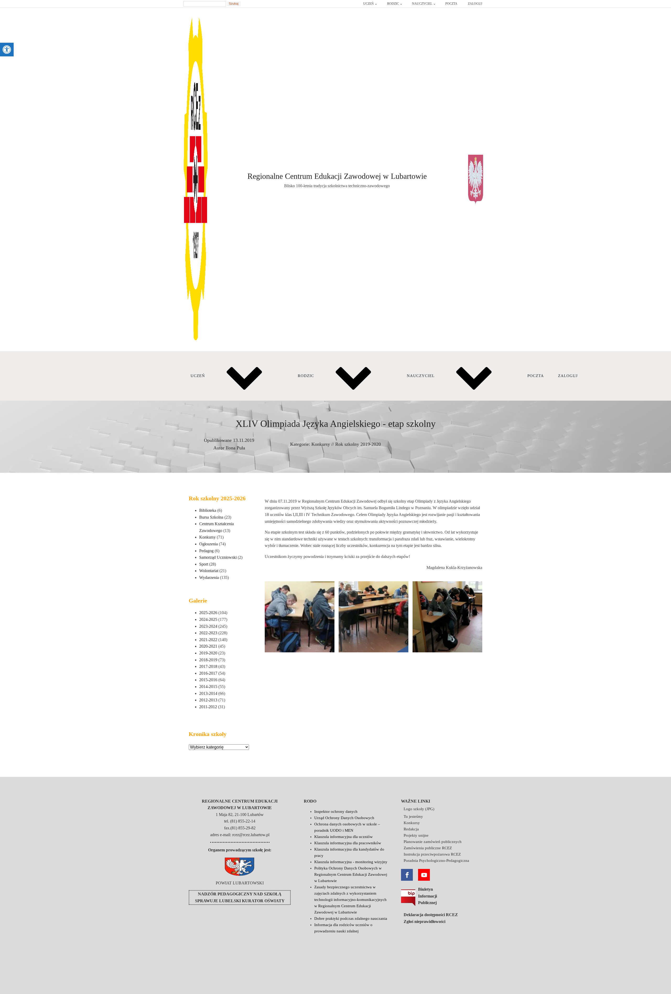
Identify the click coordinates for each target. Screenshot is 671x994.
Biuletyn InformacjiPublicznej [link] (427, 896)
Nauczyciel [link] (422, 4)
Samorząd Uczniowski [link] (218, 557)
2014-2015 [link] (208, 686)
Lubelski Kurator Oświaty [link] (252, 901)
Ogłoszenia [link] (208, 544)
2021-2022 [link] (208, 639)
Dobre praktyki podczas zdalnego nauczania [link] (350, 918)
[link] (7, 49)
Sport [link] (203, 564)
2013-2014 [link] (208, 693)
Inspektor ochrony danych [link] (336, 811)
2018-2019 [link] (208, 660)
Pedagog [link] (206, 551)
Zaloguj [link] (475, 4)
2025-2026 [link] (208, 612)
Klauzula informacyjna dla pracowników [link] (347, 843)
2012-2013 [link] (208, 700)
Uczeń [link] (368, 4)
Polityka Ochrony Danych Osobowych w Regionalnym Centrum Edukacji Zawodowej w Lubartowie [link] (350, 874)
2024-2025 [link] (208, 619)
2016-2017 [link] (208, 673)
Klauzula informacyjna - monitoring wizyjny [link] (350, 862)
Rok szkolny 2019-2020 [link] (358, 444)
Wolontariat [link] (208, 570)
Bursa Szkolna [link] (211, 517)
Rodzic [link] (393, 4)
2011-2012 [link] (208, 707)
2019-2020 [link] (208, 653)
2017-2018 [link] (208, 666)
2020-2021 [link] (208, 646)
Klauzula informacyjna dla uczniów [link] (343, 837)
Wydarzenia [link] (209, 577)
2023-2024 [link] (208, 626)
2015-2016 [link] (208, 680)
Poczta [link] (451, 4)
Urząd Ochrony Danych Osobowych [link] (344, 818)
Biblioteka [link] (207, 510)
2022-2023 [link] (208, 633)
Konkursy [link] (320, 444)
